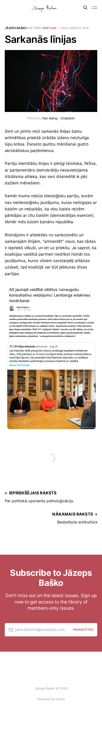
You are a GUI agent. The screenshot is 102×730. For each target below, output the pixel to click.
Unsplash (67, 118)
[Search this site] (85, 7)
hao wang (49, 118)
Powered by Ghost (51, 699)
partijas (49, 28)
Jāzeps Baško (16, 28)
